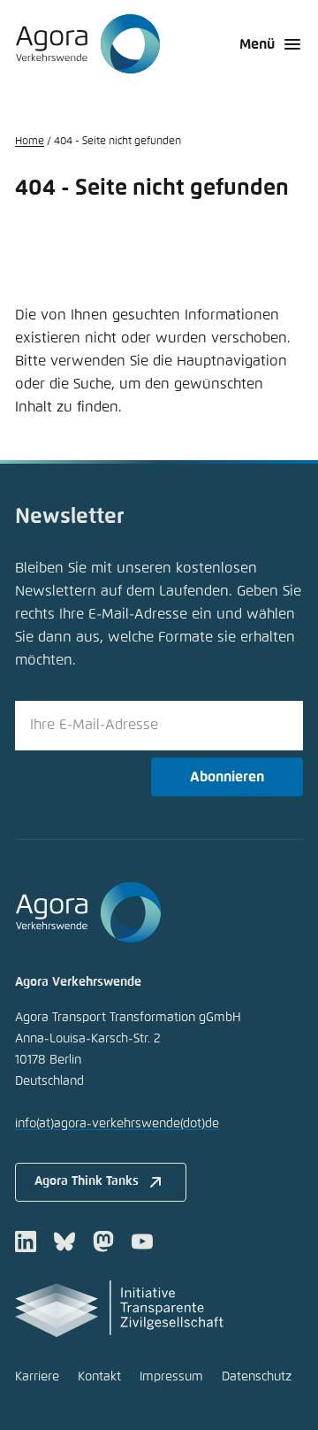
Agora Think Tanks (86, 1181)
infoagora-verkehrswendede (117, 1124)
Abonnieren (227, 777)
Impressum (171, 1377)
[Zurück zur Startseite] (88, 44)
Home (29, 141)
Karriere (37, 1377)
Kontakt (99, 1377)
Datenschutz (257, 1377)
